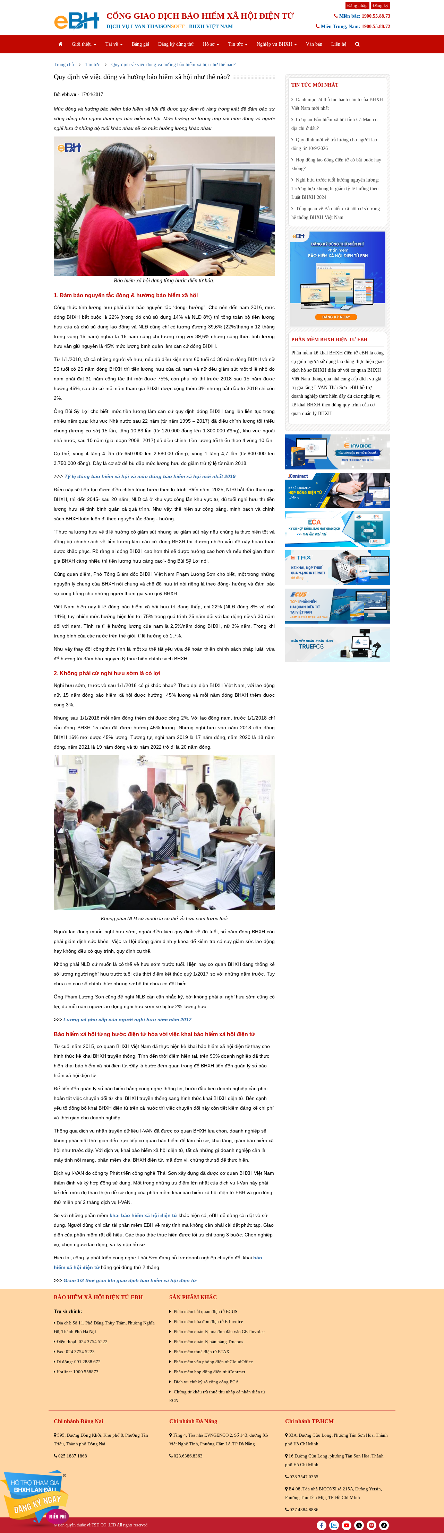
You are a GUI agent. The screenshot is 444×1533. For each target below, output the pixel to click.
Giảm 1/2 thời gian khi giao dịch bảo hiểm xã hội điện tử (129, 1280)
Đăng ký (380, 5)
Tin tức (92, 64)
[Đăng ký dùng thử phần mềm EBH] (337, 279)
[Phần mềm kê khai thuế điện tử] (337, 567)
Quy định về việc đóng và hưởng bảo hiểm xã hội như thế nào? (173, 64)
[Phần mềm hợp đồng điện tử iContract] (337, 490)
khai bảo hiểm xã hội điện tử (143, 1215)
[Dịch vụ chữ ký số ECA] (337, 528)
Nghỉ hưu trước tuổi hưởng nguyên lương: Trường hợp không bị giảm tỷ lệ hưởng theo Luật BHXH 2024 (335, 188)
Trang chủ (64, 64)
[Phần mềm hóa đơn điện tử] (337, 451)
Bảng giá (140, 44)
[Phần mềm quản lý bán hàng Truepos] (337, 644)
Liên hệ (338, 44)
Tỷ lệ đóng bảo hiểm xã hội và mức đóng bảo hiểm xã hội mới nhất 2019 (150, 476)
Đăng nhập (357, 5)
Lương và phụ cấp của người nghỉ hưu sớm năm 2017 (127, 1019)
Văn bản (314, 44)
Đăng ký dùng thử (176, 44)
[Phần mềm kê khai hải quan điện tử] (337, 606)
